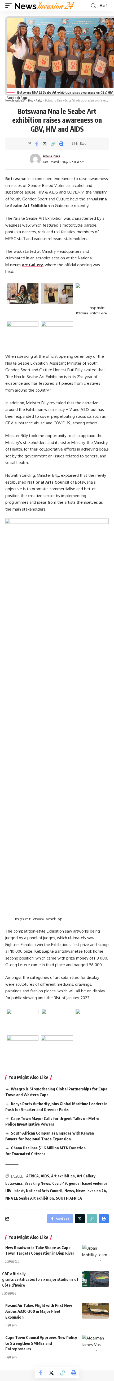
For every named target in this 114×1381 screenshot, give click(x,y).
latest (19, 1191)
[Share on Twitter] (45, 143)
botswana (13, 1183)
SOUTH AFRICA (69, 1198)
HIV (40, 192)
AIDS (45, 1176)
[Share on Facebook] (36, 143)
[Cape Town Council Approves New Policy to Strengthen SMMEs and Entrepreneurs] (95, 1343)
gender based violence (88, 1183)
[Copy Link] (53, 143)
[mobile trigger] (9, 5)
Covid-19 (59, 1183)
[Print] (61, 143)
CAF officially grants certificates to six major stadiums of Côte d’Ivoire (40, 1279)
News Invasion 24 (91, 1191)
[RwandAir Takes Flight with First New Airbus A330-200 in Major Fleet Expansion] (95, 1311)
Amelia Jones (51, 156)
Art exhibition (63, 1176)
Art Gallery (32, 264)
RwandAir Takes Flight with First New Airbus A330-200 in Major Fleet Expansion (38, 1311)
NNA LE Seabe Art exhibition (29, 1198)
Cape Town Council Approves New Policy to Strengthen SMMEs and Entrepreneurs (41, 1343)
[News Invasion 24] (45, 5)
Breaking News (37, 1183)
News (69, 1191)
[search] (93, 6)
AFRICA (32, 1176)
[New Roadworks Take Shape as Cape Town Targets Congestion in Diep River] (95, 1253)
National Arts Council (48, 482)
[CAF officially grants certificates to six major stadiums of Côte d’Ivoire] (95, 1279)
